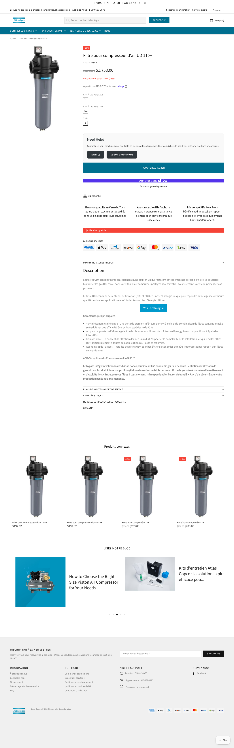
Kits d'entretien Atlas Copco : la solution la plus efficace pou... (196, 573)
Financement (16, 682)
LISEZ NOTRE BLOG (117, 548)
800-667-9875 (147, 680)
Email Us (95, 154)
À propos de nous (18, 673)
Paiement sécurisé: (93, 241)
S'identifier (184, 10)
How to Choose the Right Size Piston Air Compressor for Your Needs (88, 582)
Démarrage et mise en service (24, 686)
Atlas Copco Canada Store (19, 20)
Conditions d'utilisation (76, 690)
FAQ (12, 690)
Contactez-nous (17, 678)
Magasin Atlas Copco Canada (59, 709)
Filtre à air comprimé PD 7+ (133, 522)
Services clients (199, 10)
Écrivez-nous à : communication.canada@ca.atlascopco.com (40, 10)
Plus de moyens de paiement (153, 186)
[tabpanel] (62, 582)
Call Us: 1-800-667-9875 (122, 154)
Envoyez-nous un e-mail (137, 687)
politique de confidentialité (78, 686)
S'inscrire (170, 10)
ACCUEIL (13, 38)
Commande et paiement (77, 673)
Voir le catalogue (153, 308)
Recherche (159, 20)
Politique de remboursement (79, 682)
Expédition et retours (75, 678)
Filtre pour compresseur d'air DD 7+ (27, 522)
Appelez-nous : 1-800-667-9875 (88, 10)
